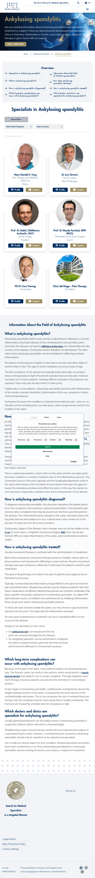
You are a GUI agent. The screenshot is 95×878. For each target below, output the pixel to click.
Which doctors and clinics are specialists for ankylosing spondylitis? (69, 94)
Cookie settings (10, 849)
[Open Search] (78, 3)
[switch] (45, 440)
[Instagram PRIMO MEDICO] (82, 872)
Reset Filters (16, 119)
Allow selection (47, 451)
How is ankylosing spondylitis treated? (70, 88)
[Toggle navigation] (87, 9)
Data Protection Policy (14, 844)
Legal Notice (9, 839)
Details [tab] (46, 417)
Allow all (47, 447)
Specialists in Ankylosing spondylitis (24, 73)
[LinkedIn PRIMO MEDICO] (81, 868)
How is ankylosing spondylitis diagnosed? (27, 88)
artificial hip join (20, 631)
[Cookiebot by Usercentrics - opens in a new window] (71, 462)
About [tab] (59, 417)
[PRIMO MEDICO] (12, 6)
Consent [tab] (34, 417)
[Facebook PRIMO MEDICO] (86, 868)
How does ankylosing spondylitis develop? (62, 82)
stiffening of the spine (52, 346)
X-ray (7, 532)
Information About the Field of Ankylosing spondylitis (65, 74)
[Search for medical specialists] (85, 439)
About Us (71, 790)
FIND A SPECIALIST (15, 44)
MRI (63, 532)
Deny (47, 456)
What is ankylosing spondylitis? (22, 81)
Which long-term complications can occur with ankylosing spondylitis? (24, 94)
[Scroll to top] (90, 873)
